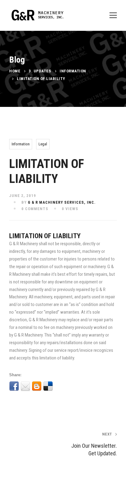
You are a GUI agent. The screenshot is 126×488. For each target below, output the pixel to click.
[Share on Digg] (59, 386)
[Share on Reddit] (14, 396)
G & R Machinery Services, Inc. (62, 202)
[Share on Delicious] (48, 386)
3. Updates (40, 71)
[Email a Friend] (25, 386)
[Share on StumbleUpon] (93, 386)
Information (73, 71)
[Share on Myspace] (82, 386)
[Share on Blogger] (37, 386)
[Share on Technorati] (25, 396)
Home (14, 71)
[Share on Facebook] (14, 386)
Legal (43, 144)
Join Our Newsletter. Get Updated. (94, 444)
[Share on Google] (71, 386)
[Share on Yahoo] (104, 386)
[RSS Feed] (37, 396)
